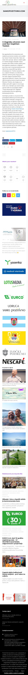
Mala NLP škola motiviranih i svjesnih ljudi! (13, 622)
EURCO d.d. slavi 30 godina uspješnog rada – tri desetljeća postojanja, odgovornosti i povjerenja (12, 540)
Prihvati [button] (17, 671)
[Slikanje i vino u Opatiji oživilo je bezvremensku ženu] (14, 482)
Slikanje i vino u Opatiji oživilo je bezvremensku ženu (13, 500)
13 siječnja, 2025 (16, 569)
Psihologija (5, 493)
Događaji (5, 491)
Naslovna (21, 491)
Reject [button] (22, 671)
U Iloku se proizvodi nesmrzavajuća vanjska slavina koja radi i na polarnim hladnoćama (13, 467)
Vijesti (9, 39)
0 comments (12, 48)
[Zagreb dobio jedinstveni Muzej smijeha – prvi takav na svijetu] (14, 561)
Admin (5, 48)
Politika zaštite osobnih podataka (14, 673)
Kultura (4, 39)
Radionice (13, 493)
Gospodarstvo (6, 528)
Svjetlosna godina (9, 636)
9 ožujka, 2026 (5, 496)
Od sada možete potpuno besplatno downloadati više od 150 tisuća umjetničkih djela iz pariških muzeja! (14, 644)
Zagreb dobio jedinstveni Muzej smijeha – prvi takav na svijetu (13, 574)
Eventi (10, 491)
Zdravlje (5, 494)
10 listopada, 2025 (6, 535)
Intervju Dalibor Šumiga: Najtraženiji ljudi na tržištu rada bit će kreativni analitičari (13, 384)
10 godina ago (15, 39)
